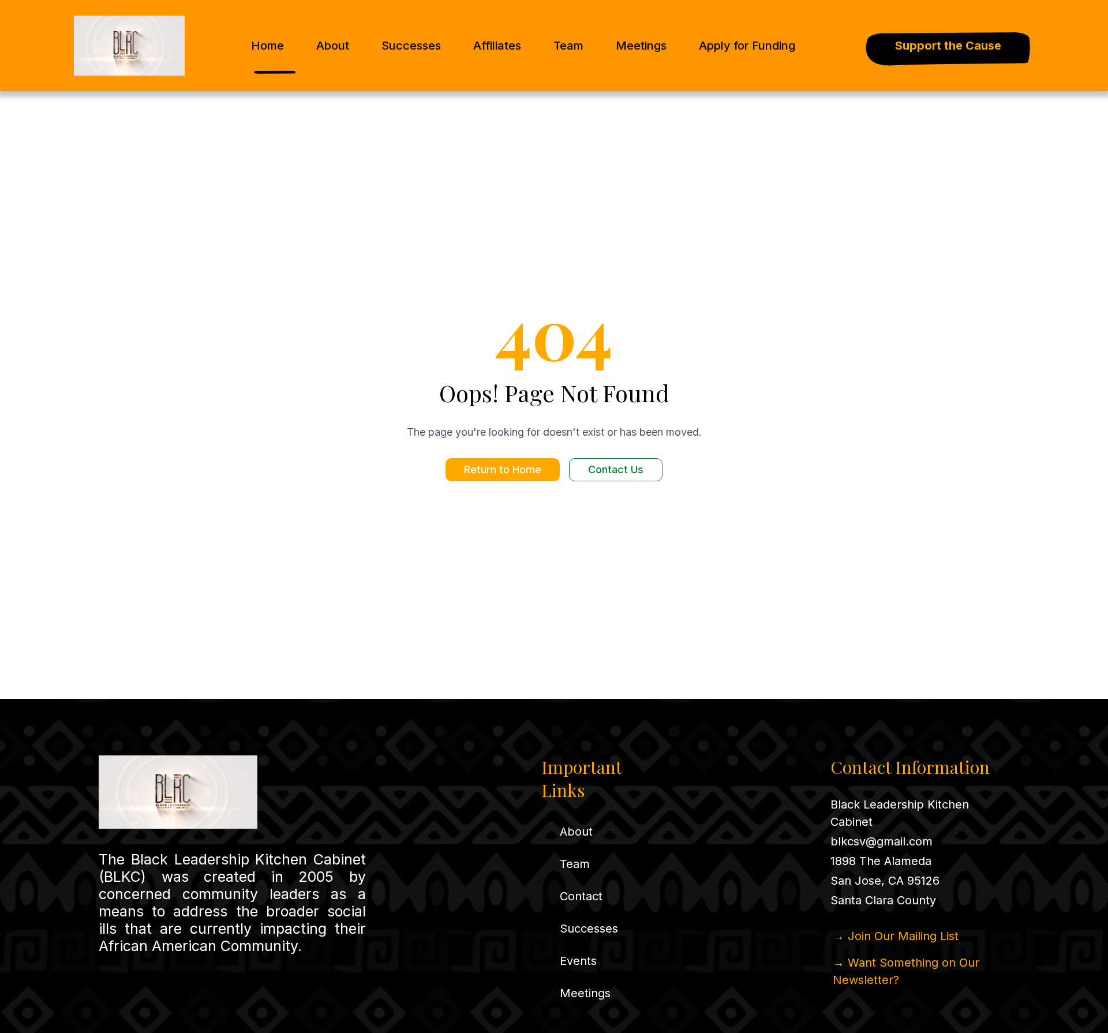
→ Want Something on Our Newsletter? (906, 971)
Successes (411, 46)
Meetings (641, 46)
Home (267, 46)
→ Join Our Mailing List (896, 936)
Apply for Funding (747, 46)
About (332, 46)
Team (568, 46)
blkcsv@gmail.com (881, 841)
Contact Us (615, 469)
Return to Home (502, 469)
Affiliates (497, 46)
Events (578, 961)
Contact (581, 896)
